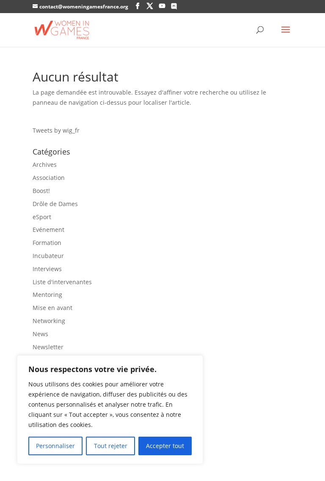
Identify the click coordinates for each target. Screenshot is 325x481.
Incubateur (48, 256)
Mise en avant (52, 308)
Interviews (47, 269)
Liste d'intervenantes (62, 282)
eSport (42, 217)
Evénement (48, 230)
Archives (45, 164)
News (40, 334)
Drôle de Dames (55, 204)
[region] (110, 409)
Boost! (41, 191)
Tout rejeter (110, 446)
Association (49, 178)
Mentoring (47, 295)
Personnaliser (55, 446)
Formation (47, 243)
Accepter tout (165, 446)
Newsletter (48, 347)
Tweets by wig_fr (56, 130)
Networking (49, 321)
